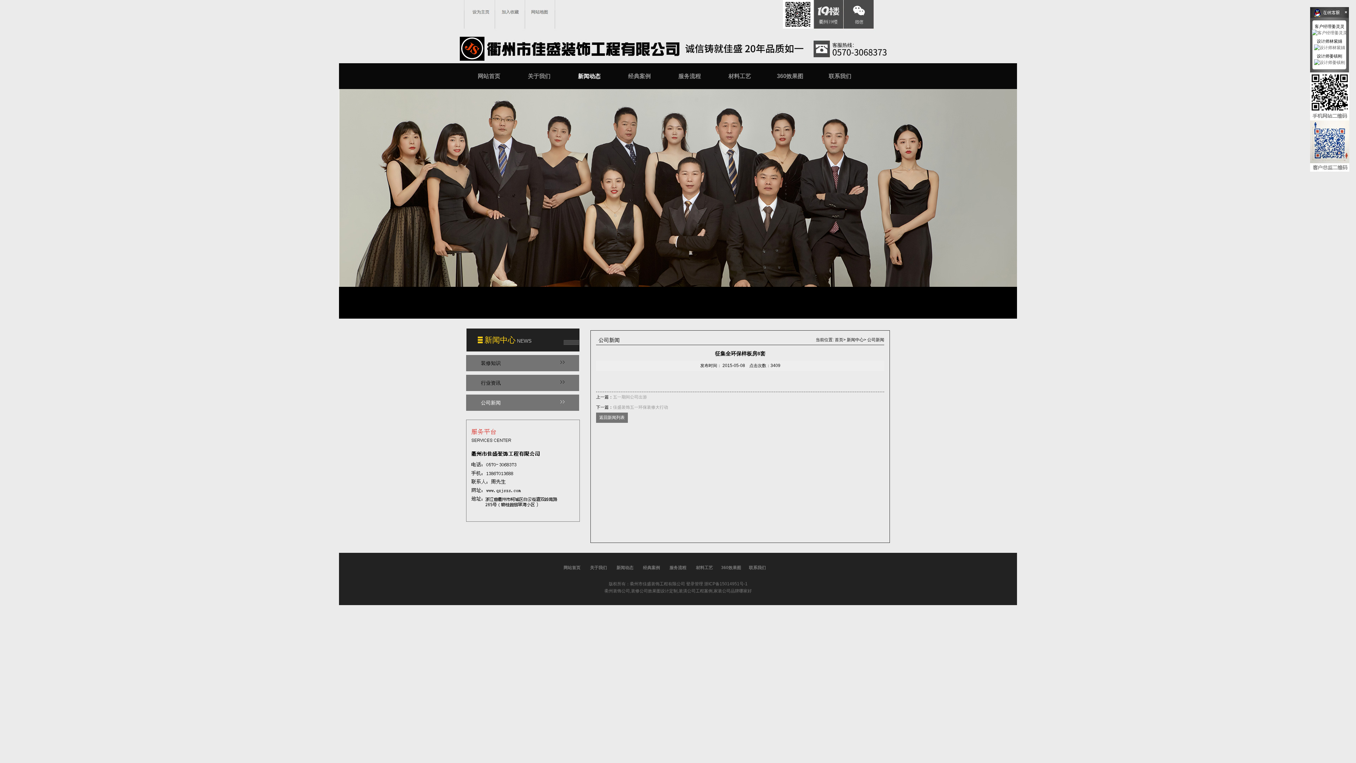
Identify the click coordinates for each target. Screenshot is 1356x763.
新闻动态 (589, 76)
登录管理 (694, 583)
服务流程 (689, 76)
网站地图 (539, 12)
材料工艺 (739, 76)
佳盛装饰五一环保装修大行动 (640, 407)
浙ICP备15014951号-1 (726, 583)
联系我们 (840, 76)
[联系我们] (523, 468)
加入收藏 (510, 12)
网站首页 (489, 76)
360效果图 (790, 76)
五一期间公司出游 (630, 397)
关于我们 (539, 76)
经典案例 (639, 76)
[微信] (858, 14)
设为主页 (480, 12)
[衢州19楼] (828, 14)
